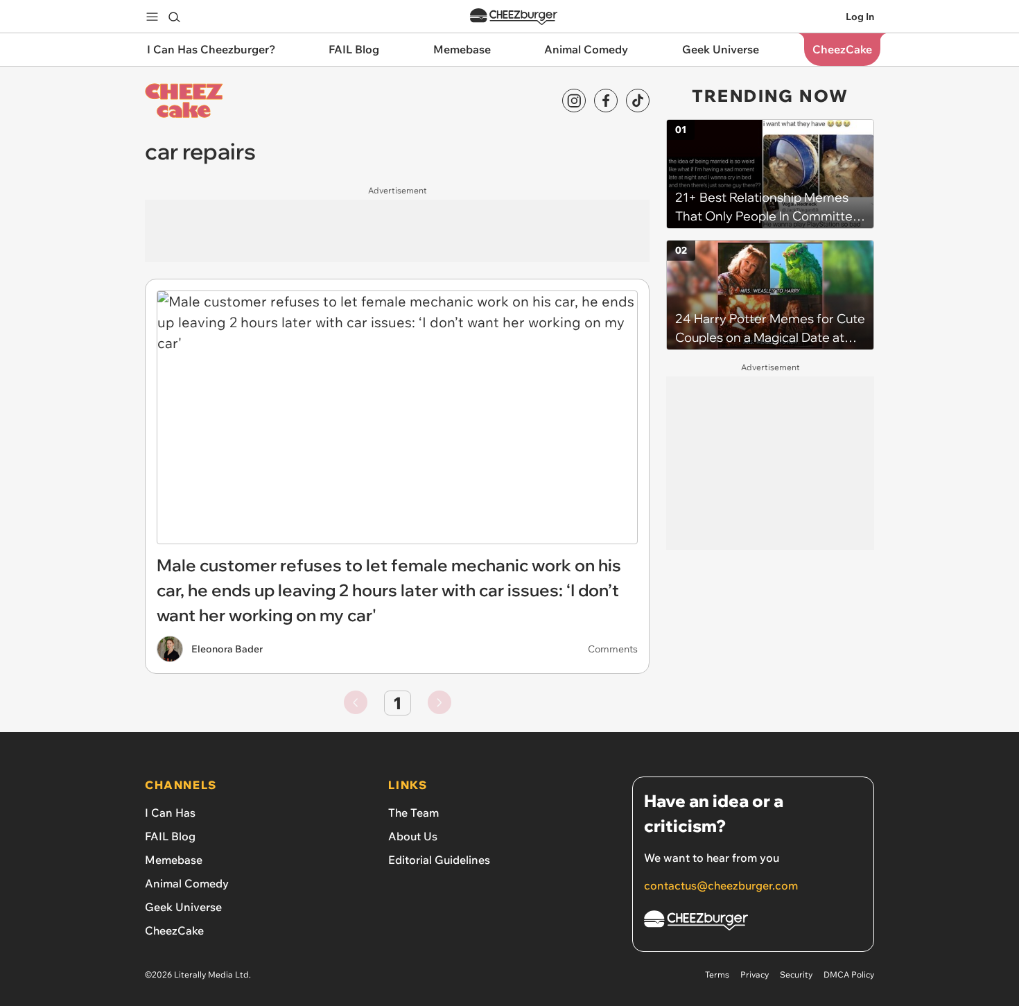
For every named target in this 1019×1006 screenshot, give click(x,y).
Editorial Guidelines (439, 860)
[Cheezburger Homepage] (514, 17)
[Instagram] (574, 100)
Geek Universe (183, 907)
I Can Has (170, 812)
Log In (860, 16)
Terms (717, 974)
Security (796, 974)
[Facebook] (606, 100)
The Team (413, 812)
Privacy (754, 974)
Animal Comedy (187, 883)
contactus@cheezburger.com (721, 885)
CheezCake (174, 930)
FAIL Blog (170, 836)
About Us (412, 836)
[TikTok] (638, 100)
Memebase (173, 860)
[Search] (174, 16)
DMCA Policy (849, 974)
